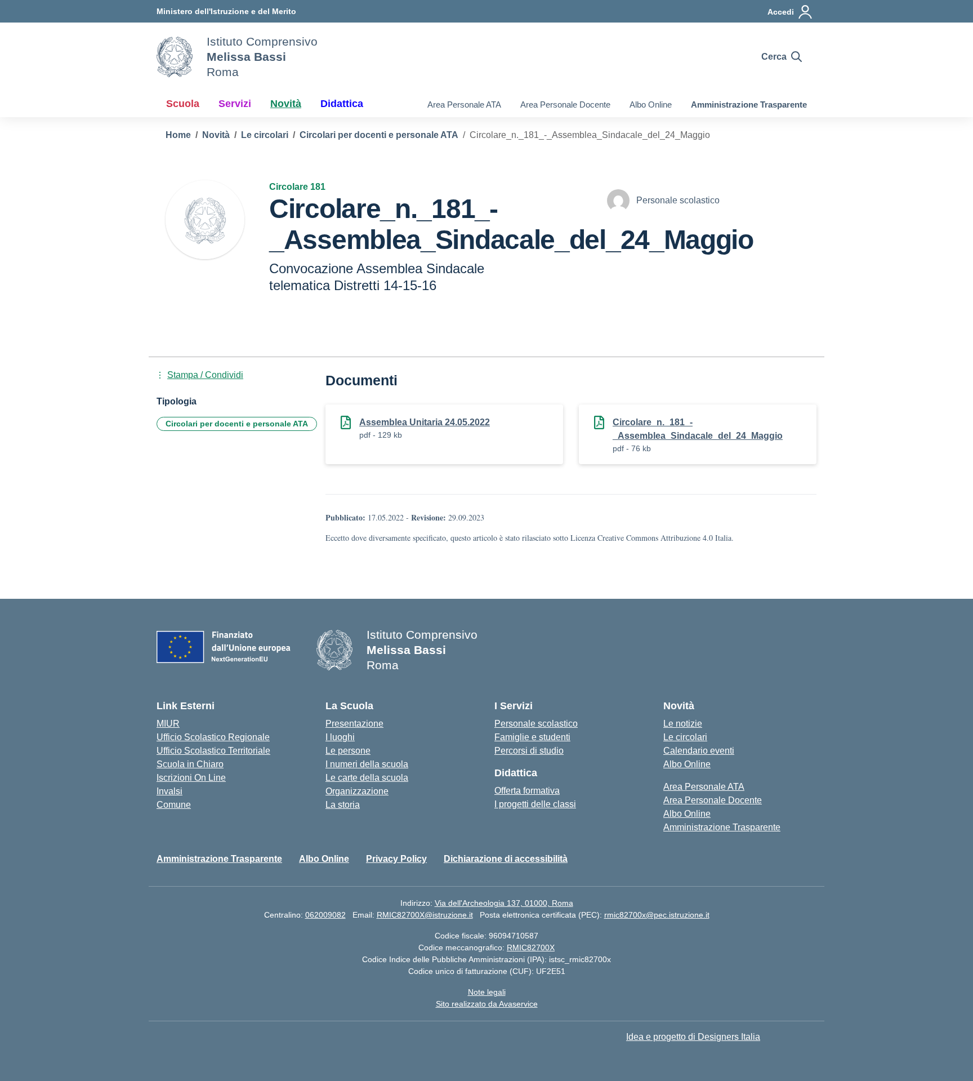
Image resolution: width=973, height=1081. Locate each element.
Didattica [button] (341, 103)
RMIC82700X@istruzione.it (425, 914)
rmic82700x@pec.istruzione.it (656, 914)
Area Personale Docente (565, 104)
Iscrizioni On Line (191, 777)
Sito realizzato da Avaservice (487, 1003)
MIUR (168, 723)
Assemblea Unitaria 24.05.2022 (424, 422)
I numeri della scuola (366, 764)
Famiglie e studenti (532, 737)
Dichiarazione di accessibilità (506, 859)
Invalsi (169, 791)
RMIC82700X (531, 947)
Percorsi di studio (529, 750)
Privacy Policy (396, 859)
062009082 (325, 914)
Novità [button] (285, 103)
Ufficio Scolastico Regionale (213, 737)
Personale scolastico (536, 723)
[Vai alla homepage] (175, 57)
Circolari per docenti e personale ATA (237, 423)
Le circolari (685, 737)
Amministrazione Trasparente (749, 104)
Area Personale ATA (464, 104)
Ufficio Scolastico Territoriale (213, 750)
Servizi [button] (234, 103)
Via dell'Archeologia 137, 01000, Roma (504, 902)
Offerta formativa (527, 790)
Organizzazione (357, 791)
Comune (174, 804)
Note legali (487, 992)
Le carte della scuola (366, 777)
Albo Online (651, 104)
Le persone (348, 750)
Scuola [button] (182, 103)
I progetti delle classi (535, 804)
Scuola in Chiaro (190, 764)
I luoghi (340, 737)
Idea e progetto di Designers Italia (693, 1037)
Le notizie (682, 723)
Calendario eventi (698, 750)
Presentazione (354, 723)
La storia (342, 804)
